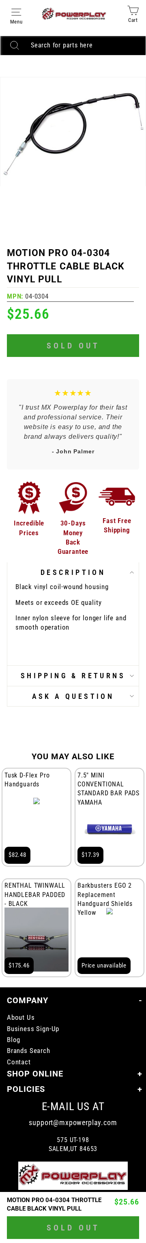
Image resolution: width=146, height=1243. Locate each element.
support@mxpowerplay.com (73, 1122)
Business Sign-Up (33, 1029)
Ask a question (73, 696)
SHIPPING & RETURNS (73, 675)
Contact (19, 1062)
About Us (21, 1017)
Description (73, 572)
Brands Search (28, 1051)
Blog (13, 1040)
